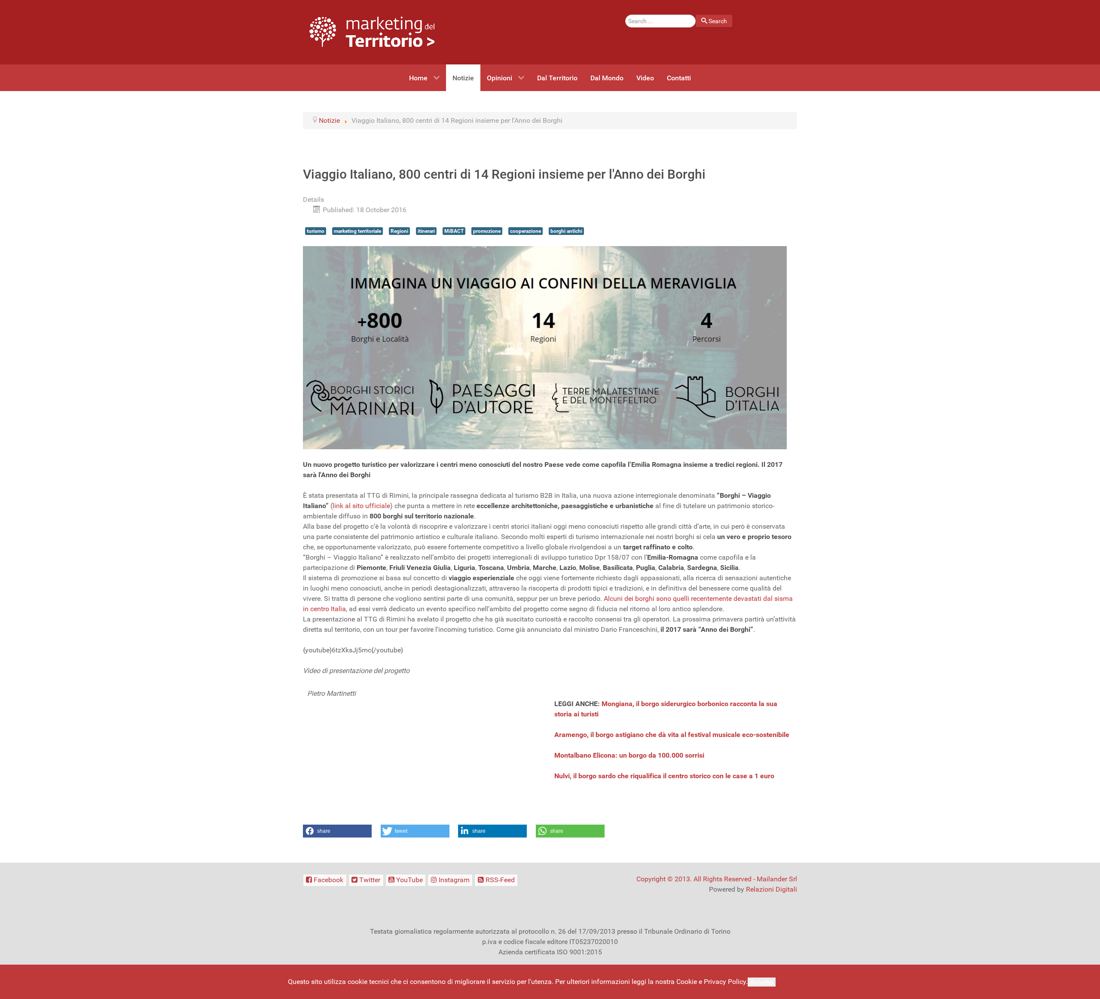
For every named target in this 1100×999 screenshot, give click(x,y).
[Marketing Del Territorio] (372, 31)
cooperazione (525, 231)
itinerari (426, 231)
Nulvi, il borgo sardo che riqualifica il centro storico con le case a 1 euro (664, 776)
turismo (315, 231)
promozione (487, 231)
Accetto (761, 982)
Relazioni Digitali (771, 889)
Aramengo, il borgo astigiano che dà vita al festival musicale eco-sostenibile (671, 735)
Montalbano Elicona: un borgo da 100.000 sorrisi (629, 755)
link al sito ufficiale (361, 506)
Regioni (399, 231)
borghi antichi (566, 231)
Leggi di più (795, 982)
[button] (337, 831)
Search (718, 21)
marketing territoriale (357, 231)
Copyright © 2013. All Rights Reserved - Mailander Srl (716, 879)
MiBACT (454, 231)
